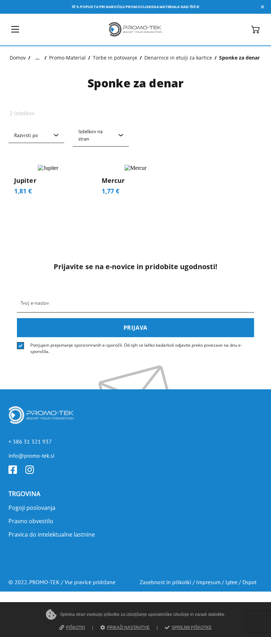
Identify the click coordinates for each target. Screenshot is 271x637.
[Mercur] (135, 182)
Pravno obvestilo (30, 521)
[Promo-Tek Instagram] (33, 471)
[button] (255, 32)
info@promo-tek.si (31, 455)
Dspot (249, 582)
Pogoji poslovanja (31, 508)
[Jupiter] (48, 182)
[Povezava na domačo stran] (135, 38)
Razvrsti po (26, 135)
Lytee (231, 582)
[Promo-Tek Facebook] (16, 471)
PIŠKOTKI (75, 627)
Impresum (208, 582)
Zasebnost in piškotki (165, 582)
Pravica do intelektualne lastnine (51, 534)
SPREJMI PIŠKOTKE (191, 627)
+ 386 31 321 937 (30, 441)
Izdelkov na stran (90, 135)
